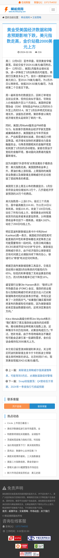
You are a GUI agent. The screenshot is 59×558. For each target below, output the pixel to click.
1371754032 (21, 526)
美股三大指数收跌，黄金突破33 (22, 462)
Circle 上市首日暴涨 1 (18, 423)
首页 (4, 511)
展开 (56, 57)
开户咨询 (16, 406)
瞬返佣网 (25, 17)
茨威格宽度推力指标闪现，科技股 (23, 439)
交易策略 (36, 17)
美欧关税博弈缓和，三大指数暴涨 (23, 456)
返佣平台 (13, 511)
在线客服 (25, 2)
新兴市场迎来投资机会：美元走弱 (23, 473)
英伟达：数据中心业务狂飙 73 (22, 450)
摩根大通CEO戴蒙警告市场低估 (22, 467)
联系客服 (42, 406)
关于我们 (45, 511)
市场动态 (34, 511)
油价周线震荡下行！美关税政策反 (23, 445)
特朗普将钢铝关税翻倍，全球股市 (23, 434)
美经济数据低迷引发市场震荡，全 (23, 428)
